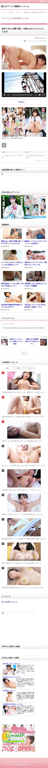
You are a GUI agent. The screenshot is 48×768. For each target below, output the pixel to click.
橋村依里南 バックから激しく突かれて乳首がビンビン (12, 285)
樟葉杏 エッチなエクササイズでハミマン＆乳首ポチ (36, 242)
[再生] (5, 95)
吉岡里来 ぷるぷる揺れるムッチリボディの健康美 (36, 285)
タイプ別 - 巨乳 (42, 41)
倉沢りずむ (41, 155)
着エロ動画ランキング (9, 602)
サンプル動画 (29, 155)
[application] (24, 84)
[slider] (22, 94)
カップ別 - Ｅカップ (31, 41)
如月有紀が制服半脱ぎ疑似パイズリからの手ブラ (12, 306)
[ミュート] (40, 95)
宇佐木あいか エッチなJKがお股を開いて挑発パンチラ (35, 306)
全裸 (27, 157)
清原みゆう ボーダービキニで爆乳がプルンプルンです (36, 263)
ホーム (24, 353)
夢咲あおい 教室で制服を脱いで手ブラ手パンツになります (12, 242)
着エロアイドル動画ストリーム (15, 6)
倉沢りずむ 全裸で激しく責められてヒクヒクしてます (23, 30)
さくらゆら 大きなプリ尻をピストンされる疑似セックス (12, 263)
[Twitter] (4, 145)
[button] (24, 84)
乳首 (35, 155)
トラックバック (42, 161)
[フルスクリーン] (43, 95)
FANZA (21, 102)
